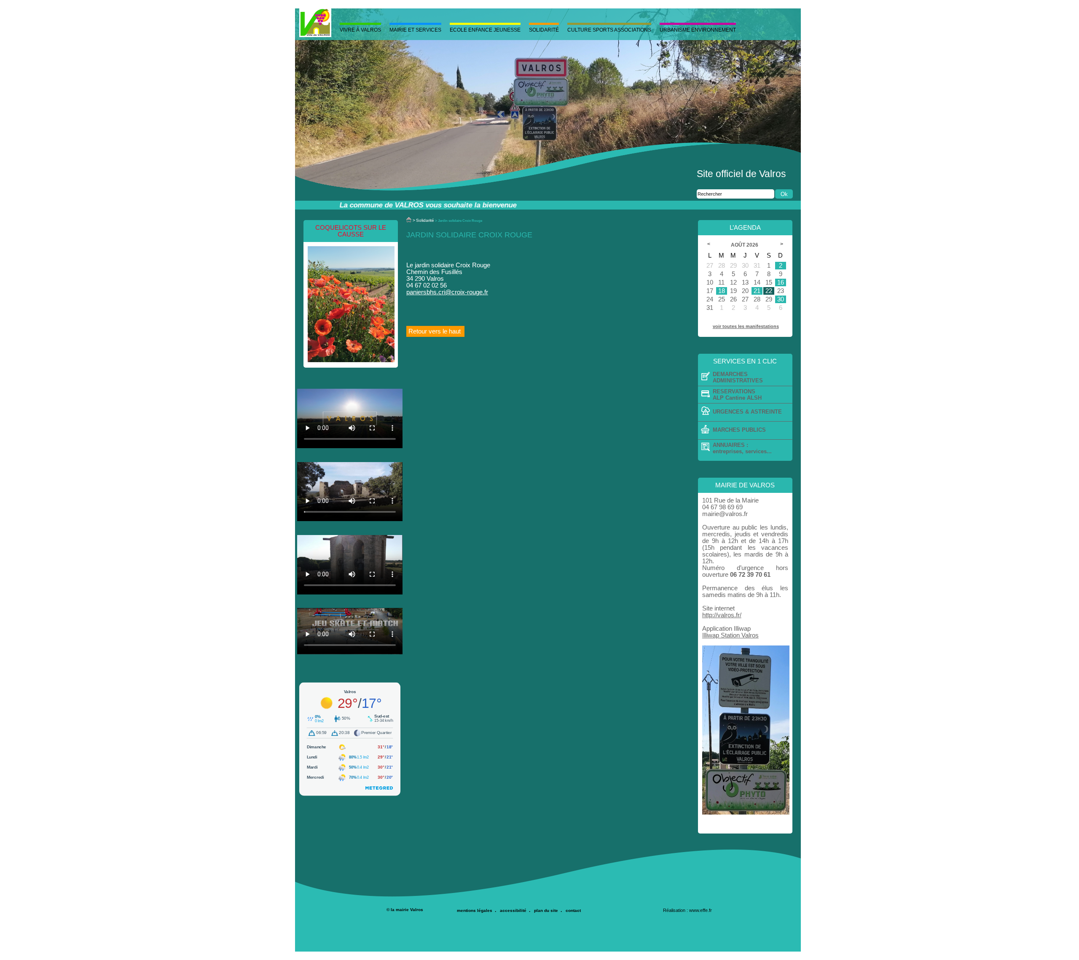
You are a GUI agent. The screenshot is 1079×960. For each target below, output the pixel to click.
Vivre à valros (360, 30)
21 (757, 291)
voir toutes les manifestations (746, 326)
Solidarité (544, 30)
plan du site (546, 910)
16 (780, 282)
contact (573, 910)
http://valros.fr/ (721, 615)
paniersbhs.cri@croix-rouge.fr (447, 292)
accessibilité (513, 910)
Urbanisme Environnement (698, 30)
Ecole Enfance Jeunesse (485, 30)
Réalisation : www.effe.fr (687, 910)
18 (721, 291)
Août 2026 (745, 245)
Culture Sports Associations (609, 30)
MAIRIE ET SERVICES (415, 30)
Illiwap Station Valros (730, 635)
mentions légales (474, 910)
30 (780, 299)
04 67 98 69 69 (722, 507)
